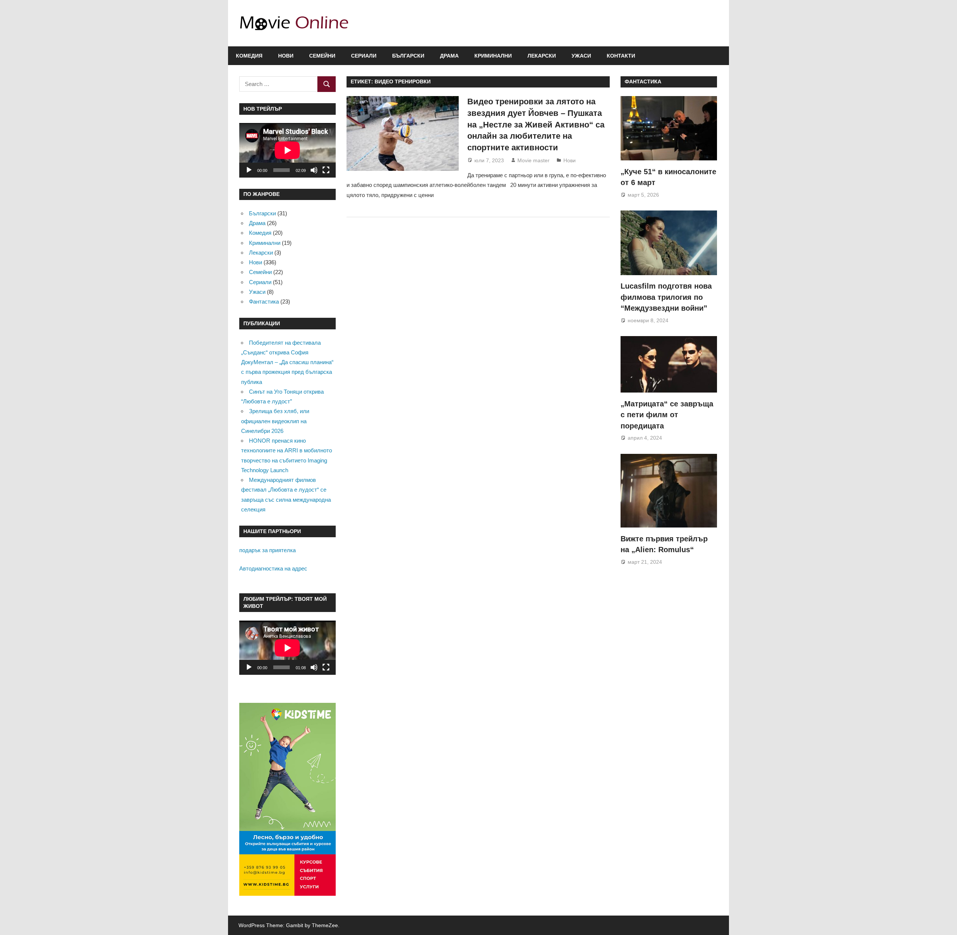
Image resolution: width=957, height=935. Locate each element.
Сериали (363, 56)
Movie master (533, 160)
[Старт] (249, 170)
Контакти (621, 56)
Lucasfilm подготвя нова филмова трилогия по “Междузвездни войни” (666, 297)
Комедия (249, 56)
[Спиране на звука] (314, 170)
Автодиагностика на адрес (273, 568)
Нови (285, 56)
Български (408, 56)
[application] (287, 150)
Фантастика (264, 301)
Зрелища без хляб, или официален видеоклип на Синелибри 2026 (275, 421)
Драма (449, 56)
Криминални (493, 56)
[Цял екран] (326, 170)
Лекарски (541, 56)
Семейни (322, 56)
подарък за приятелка (267, 550)
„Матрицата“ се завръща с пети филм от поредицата (667, 415)
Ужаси (581, 56)
